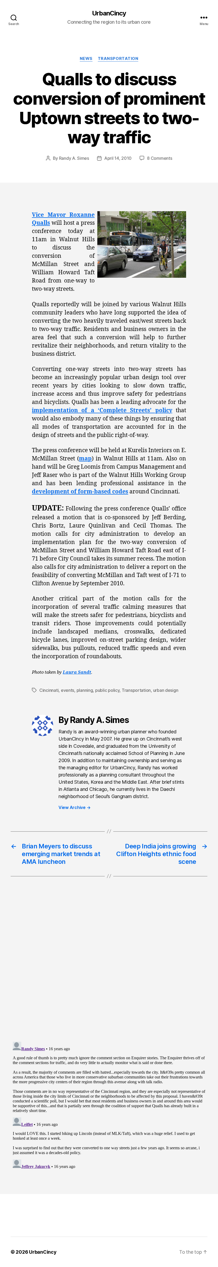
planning (85, 690)
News (86, 58)
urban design (165, 690)
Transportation (118, 58)
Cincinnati (48, 690)
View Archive (74, 807)
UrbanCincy (109, 13)
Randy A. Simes (74, 158)
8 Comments (159, 158)
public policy (107, 690)
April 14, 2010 (118, 158)
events (67, 690)
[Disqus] (109, 969)
